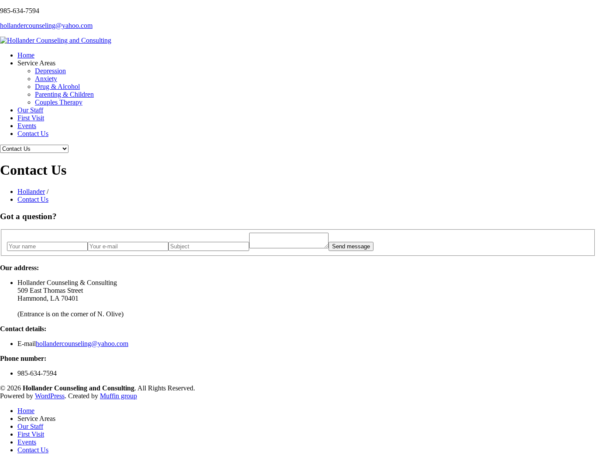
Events (26, 125)
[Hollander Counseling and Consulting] (55, 40)
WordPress (50, 396)
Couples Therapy (58, 102)
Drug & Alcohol (57, 86)
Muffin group (118, 396)
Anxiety (46, 78)
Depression (50, 71)
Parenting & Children (64, 94)
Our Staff (30, 110)
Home (25, 55)
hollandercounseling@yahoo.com (46, 25)
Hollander (31, 191)
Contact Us (32, 133)
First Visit (30, 118)
